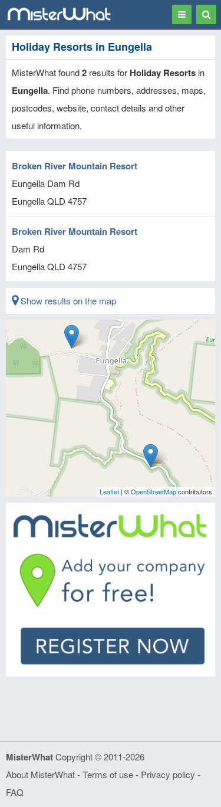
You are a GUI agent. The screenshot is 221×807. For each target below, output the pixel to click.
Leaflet (109, 491)
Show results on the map (67, 300)
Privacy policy (168, 774)
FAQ (15, 792)
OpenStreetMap (153, 491)
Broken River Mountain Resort (74, 165)
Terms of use (108, 774)
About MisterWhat (40, 774)
